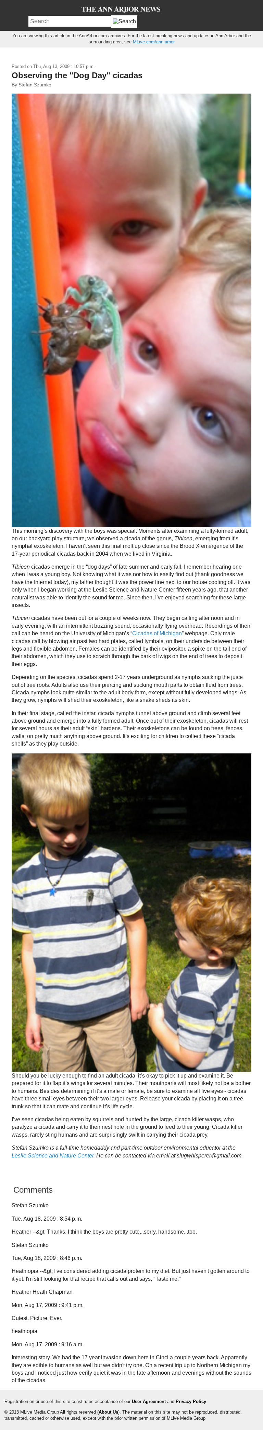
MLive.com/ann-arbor (154, 41)
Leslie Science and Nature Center (52, 1155)
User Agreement (149, 1401)
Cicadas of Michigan (157, 633)
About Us (108, 1412)
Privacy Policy (191, 1401)
